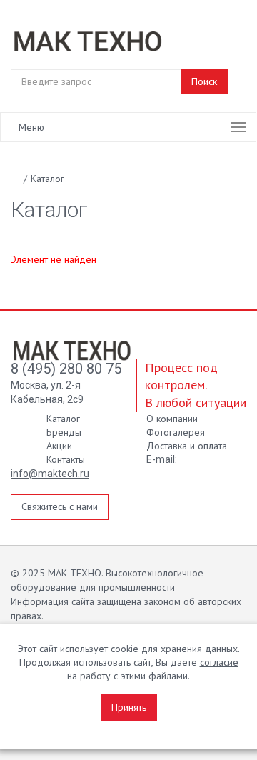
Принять (128, 707)
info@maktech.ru (50, 473)
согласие (219, 662)
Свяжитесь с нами (59, 506)
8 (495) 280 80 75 (66, 368)
